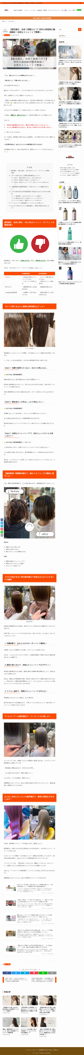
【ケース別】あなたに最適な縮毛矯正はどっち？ (25, 175)
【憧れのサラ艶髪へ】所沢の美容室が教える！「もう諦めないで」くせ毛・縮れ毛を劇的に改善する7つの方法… (35, 946)
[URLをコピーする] (52, 973)
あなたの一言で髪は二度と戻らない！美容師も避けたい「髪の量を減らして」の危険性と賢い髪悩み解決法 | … (35, 885)
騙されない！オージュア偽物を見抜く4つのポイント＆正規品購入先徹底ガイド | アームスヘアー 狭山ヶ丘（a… (34, 916)
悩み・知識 (7, 35)
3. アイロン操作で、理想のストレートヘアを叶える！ (28, 200)
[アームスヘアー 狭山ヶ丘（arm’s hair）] (6, 10)
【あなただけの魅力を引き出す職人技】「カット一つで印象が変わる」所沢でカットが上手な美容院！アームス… (35, 931)
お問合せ (55, 1050)
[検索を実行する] (79, 29)
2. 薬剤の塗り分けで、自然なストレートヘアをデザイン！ (29, 198)
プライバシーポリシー (31, 1050)
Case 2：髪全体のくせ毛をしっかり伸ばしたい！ (27, 180)
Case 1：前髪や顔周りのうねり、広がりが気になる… (28, 178)
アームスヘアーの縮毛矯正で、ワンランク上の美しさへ (27, 203)
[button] (7, 973)
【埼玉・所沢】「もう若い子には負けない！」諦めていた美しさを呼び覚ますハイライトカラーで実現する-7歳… (35, 901)
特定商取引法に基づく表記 (45, 1050)
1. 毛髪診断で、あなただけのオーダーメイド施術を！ (28, 196)
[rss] (80, 3)
